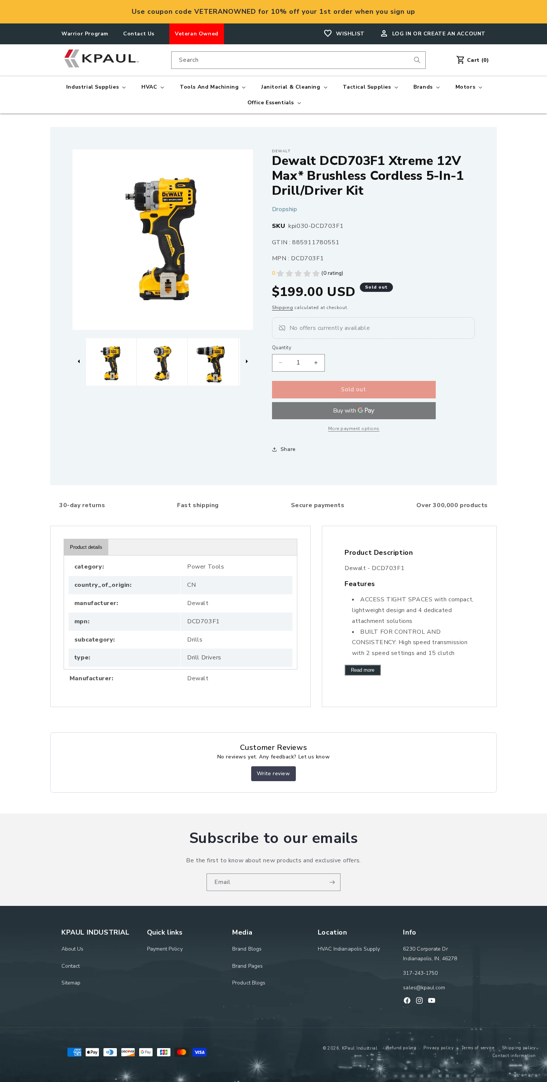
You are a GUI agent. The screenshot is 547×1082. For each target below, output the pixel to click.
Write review (273, 773)
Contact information (514, 1056)
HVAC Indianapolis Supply (349, 948)
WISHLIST (350, 33)
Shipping (282, 308)
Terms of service (478, 1048)
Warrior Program (84, 33)
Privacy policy (438, 1048)
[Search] (417, 60)
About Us (72, 948)
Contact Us (138, 33)
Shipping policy (519, 1048)
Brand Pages (247, 966)
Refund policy (401, 1048)
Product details (86, 547)
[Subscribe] (332, 882)
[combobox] (298, 60)
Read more (362, 670)
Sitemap (71, 982)
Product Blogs (248, 982)
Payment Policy (165, 948)
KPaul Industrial (360, 1048)
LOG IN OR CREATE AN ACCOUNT (439, 33)
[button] (95, 87)
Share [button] (288, 449)
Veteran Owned (196, 33)
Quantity (281, 347)
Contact (70, 966)
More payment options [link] (354, 429)
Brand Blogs (247, 948)
